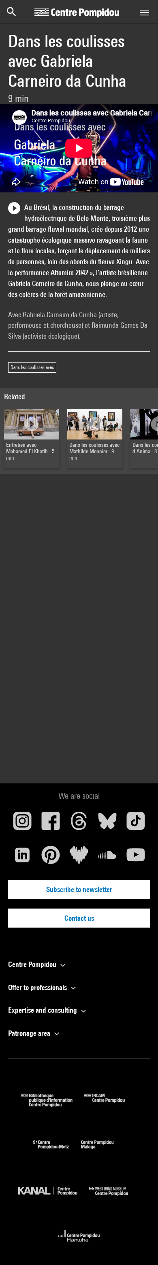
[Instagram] (22, 824)
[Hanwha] (79, 1244)
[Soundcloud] (107, 858)
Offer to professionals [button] (38, 987)
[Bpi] (52, 1104)
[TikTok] (136, 824)
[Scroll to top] (139, 1246)
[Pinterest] (50, 858)
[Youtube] (136, 858)
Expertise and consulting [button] (43, 1010)
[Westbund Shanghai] (114, 1198)
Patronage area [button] (30, 1033)
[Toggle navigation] (145, 12)
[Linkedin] (22, 858)
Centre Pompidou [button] (33, 964)
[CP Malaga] (103, 1151)
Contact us (79, 918)
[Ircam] (110, 1104)
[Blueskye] (107, 824)
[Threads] (79, 824)
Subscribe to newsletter (79, 889)
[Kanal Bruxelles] (53, 1198)
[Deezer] (79, 858)
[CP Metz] (57, 1151)
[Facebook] (50, 824)
